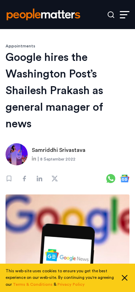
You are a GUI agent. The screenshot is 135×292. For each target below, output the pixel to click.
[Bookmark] (9, 178)
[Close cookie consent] (124, 278)
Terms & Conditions (33, 284)
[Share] (24, 178)
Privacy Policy (71, 284)
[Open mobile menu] (124, 14)
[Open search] (111, 14)
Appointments (20, 46)
